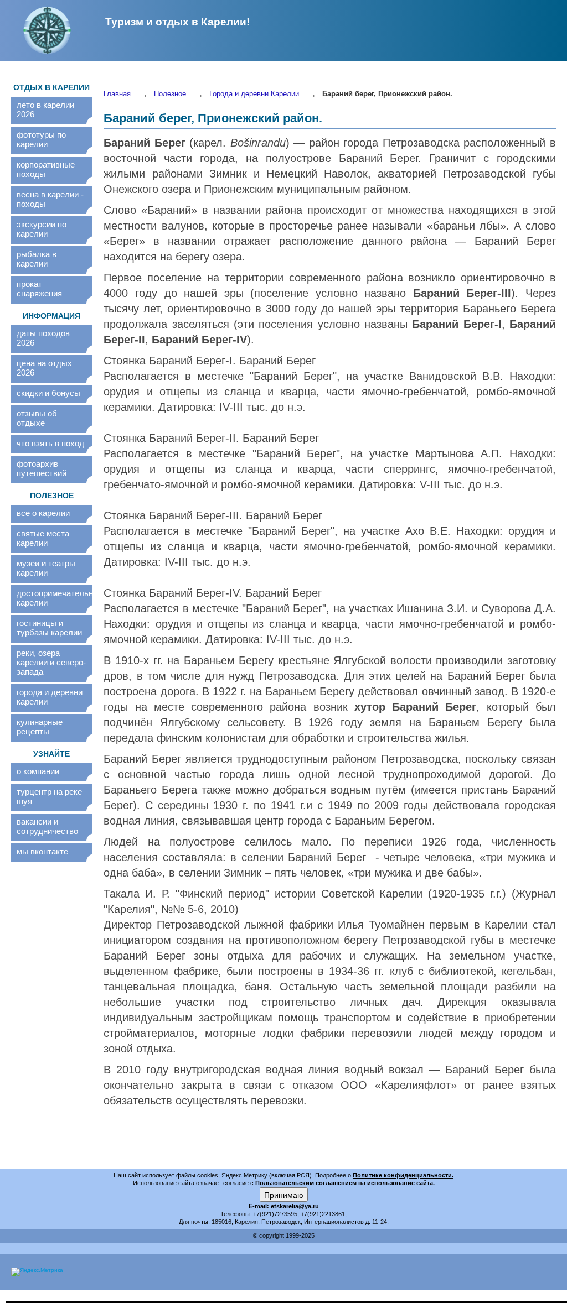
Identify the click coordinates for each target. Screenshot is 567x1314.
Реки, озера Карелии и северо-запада (51, 662)
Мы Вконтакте (42, 851)
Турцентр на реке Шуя (49, 796)
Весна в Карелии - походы (50, 199)
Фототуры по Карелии (41, 139)
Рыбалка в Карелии (36, 258)
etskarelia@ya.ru (295, 1206)
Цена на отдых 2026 (44, 367)
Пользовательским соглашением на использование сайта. (345, 1183)
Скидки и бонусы (48, 393)
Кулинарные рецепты (40, 726)
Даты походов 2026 (43, 337)
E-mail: (260, 1206)
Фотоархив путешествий (41, 468)
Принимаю (283, 1194)
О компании (38, 771)
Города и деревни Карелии (50, 696)
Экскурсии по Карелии (41, 229)
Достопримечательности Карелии (52, 597)
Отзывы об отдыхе (37, 418)
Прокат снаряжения (39, 288)
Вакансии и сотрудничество (47, 826)
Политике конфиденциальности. (403, 1175)
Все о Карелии (43, 513)
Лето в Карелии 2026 (45, 109)
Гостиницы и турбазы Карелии (49, 627)
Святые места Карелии (43, 538)
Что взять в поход (50, 443)
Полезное (170, 94)
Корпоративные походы (46, 169)
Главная (117, 94)
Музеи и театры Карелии (46, 568)
